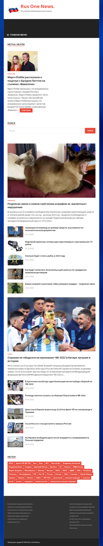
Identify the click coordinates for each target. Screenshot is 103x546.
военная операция (72, 478)
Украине (21, 478)
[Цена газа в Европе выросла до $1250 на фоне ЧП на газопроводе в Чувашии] (15, 418)
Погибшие (87, 470)
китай (11, 481)
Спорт (10, 354)
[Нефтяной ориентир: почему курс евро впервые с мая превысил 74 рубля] (15, 250)
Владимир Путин (15, 467)
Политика (12, 474)
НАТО (65, 470)
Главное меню (18, 35)
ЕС (61, 467)
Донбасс (53, 467)
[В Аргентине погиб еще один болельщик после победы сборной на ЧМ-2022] (15, 390)
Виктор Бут (55, 463)
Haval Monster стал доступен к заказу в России (48, 423)
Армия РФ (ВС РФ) (23, 463)
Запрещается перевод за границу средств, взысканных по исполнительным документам (54, 228)
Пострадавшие (25, 474)
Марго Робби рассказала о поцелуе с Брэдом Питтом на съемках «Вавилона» (26, 81)
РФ (35, 474)
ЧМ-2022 (47, 478)
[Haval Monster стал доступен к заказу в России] (15, 432)
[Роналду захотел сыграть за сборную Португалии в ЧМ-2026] (15, 404)
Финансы (11, 200)
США (66, 474)
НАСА (57, 470)
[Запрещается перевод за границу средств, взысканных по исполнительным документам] (15, 236)
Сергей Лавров (86, 474)
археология (58, 478)
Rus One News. (38, 6)
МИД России (78, 467)
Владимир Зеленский (71, 463)
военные (86, 478)
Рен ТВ (41, 474)
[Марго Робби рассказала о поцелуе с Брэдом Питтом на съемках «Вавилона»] (28, 62)
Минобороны (30, 470)
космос (19, 481)
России (50, 474)
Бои (34, 463)
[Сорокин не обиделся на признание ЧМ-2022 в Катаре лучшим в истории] (51, 352)
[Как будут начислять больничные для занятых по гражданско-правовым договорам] (15, 278)
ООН (79, 470)
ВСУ (47, 463)
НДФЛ (72, 470)
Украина (12, 478)
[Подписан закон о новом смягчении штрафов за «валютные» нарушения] (51, 198)
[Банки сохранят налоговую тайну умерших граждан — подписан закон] (15, 292)
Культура (11, 74)
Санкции (73, 474)
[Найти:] (51, 130)
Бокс (41, 463)
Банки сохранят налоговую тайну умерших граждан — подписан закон (60, 284)
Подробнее (26, 110)
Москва (41, 470)
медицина (28, 481)
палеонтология (41, 481)
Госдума (28, 467)
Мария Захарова (15, 470)
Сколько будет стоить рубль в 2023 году (45, 256)
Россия (58, 474)
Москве (50, 470)
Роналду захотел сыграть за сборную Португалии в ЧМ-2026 (55, 395)
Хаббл (38, 478)
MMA (11, 463)
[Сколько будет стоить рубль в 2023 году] (15, 264)
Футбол (30, 478)
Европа (67, 467)
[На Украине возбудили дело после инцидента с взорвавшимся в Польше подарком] (15, 446)
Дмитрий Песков (40, 467)
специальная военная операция (63, 481)
